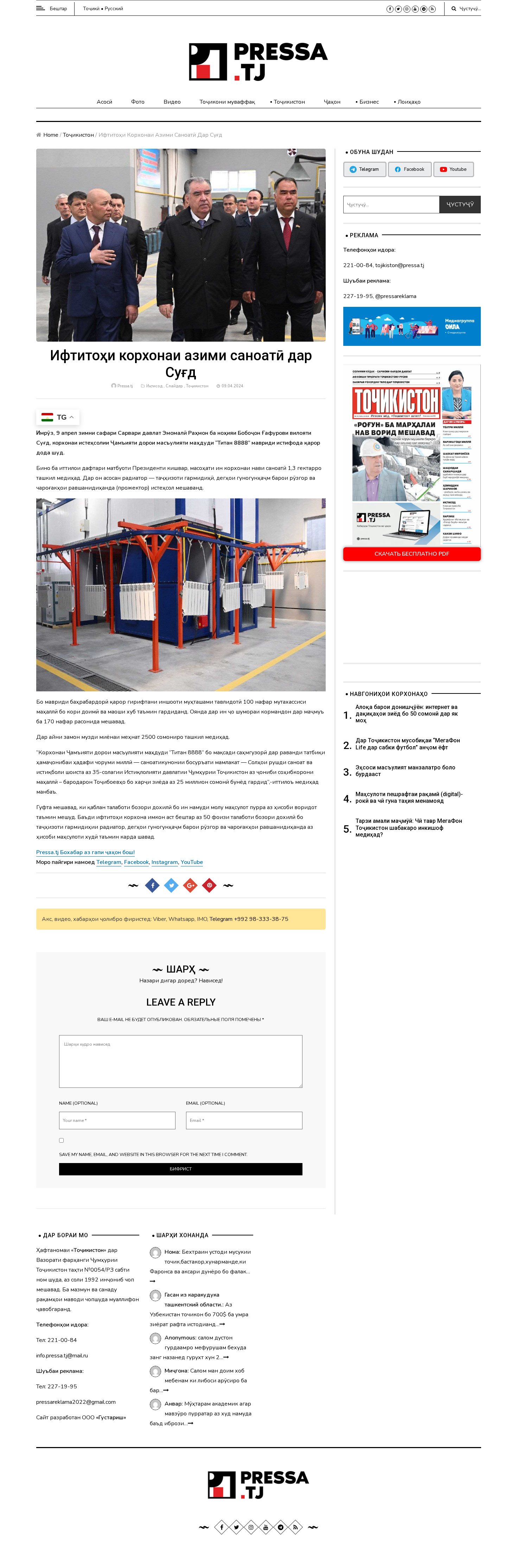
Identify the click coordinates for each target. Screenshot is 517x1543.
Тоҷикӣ (91, 8)
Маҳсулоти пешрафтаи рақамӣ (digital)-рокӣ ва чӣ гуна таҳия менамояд (409, 797)
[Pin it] (209, 885)
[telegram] (423, 9)
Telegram (221, 919)
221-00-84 (358, 265)
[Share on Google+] (190, 885)
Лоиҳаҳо (409, 102)
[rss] (432, 9)
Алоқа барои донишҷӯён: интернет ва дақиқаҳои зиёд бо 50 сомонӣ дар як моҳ (407, 714)
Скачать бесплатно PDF (412, 554)
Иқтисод (154, 386)
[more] (152, 1281)
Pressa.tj (125, 386)
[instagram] (406, 9)
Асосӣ (104, 102)
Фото (138, 102)
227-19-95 (358, 296)
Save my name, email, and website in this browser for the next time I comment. (153, 1154)
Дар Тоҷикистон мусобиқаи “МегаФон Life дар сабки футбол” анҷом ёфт (408, 743)
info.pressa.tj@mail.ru (62, 1356)
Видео (172, 102)
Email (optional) (205, 1103)
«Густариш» (111, 1417)
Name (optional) (78, 1103)
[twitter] (398, 9)
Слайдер (174, 386)
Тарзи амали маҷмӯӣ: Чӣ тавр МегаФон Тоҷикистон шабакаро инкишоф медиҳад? (409, 828)
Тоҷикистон (289, 102)
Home (50, 135)
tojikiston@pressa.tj (399, 265)
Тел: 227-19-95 (56, 1386)
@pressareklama (395, 296)
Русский (114, 8)
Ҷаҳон (332, 102)
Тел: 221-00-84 (56, 1340)
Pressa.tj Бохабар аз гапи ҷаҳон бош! (85, 852)
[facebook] (390, 9)
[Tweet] (171, 885)
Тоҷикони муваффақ (227, 102)
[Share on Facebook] (152, 885)
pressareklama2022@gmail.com (76, 1402)
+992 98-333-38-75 (261, 919)
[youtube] (415, 9)
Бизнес (369, 102)
